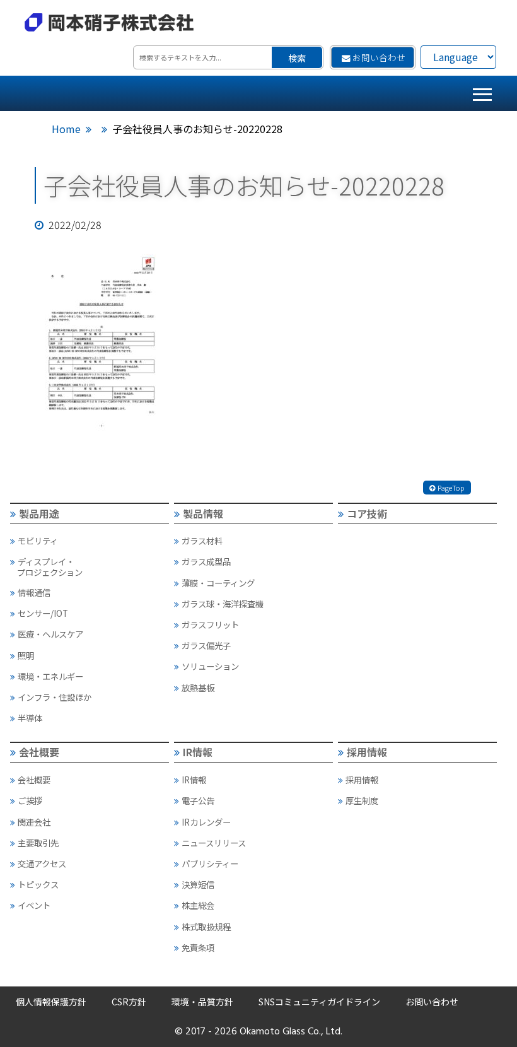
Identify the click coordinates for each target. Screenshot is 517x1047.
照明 (26, 655)
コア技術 (367, 513)
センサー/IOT (43, 613)
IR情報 (197, 751)
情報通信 (34, 592)
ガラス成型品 (206, 561)
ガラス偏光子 (206, 645)
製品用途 (39, 513)
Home (66, 128)
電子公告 (198, 800)
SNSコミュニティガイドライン (319, 1001)
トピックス (38, 884)
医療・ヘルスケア (50, 634)
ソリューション (210, 666)
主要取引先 (38, 842)
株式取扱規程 (206, 926)
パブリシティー (210, 863)
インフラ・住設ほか (54, 697)
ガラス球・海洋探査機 (223, 603)
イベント (34, 905)
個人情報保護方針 (51, 1001)
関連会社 (34, 822)
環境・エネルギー (50, 676)
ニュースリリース (214, 842)
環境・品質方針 (202, 1001)
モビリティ (38, 540)
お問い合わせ (378, 57)
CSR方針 (129, 1001)
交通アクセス (42, 863)
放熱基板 (198, 687)
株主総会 (198, 905)
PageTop (451, 488)
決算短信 (198, 884)
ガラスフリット (210, 624)
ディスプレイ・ (50, 566)
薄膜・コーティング (218, 582)
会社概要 (39, 751)
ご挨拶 (30, 800)
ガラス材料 (202, 540)
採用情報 (367, 751)
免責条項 (198, 947)
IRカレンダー (206, 822)
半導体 (30, 717)
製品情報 (203, 513)
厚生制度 (362, 800)
